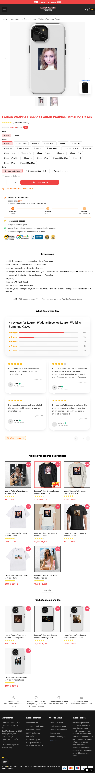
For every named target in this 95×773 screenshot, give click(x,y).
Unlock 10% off (5, 762)
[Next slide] (89, 58)
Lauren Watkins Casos (19, 19)
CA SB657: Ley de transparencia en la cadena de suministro (34, 742)
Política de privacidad (34, 730)
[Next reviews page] (88, 438)
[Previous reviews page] (76, 438)
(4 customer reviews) (21, 123)
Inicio (4, 19)
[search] (86, 9)
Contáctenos (55, 733)
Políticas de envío (56, 723)
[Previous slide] (5, 58)
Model (4, 139)
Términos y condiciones (35, 726)
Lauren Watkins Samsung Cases (46, 19)
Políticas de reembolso (58, 730)
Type (4, 131)
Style (4, 167)
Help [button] (90, 770)
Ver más (47, 590)
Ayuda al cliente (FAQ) (58, 737)
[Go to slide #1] (41, 101)
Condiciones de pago (58, 726)
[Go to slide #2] (54, 101)
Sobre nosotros (32, 723)
